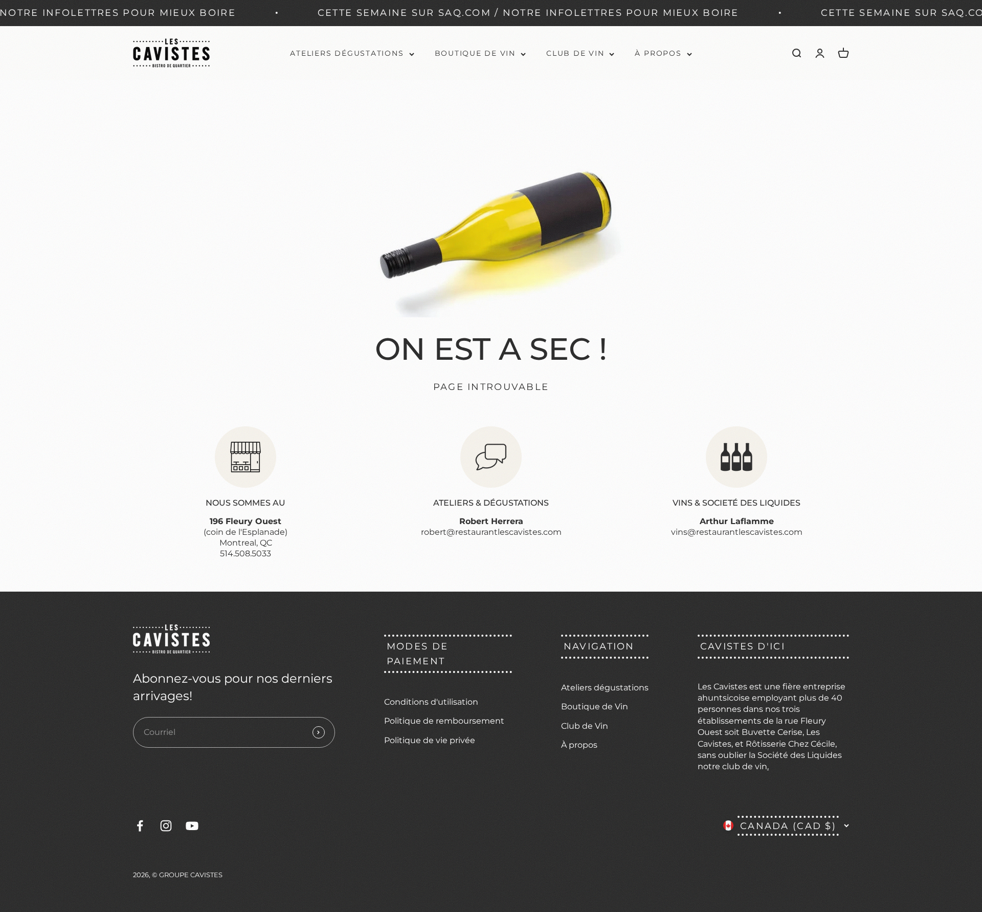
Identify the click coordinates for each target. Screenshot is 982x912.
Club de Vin (575, 53)
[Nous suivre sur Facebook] (140, 826)
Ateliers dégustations (347, 53)
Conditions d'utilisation (431, 702)
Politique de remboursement (444, 721)
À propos (658, 53)
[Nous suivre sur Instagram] (166, 826)
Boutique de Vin (475, 53)
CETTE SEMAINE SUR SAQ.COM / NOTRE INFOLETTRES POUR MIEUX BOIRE (464, 12)
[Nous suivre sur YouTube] (192, 826)
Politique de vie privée (429, 740)
